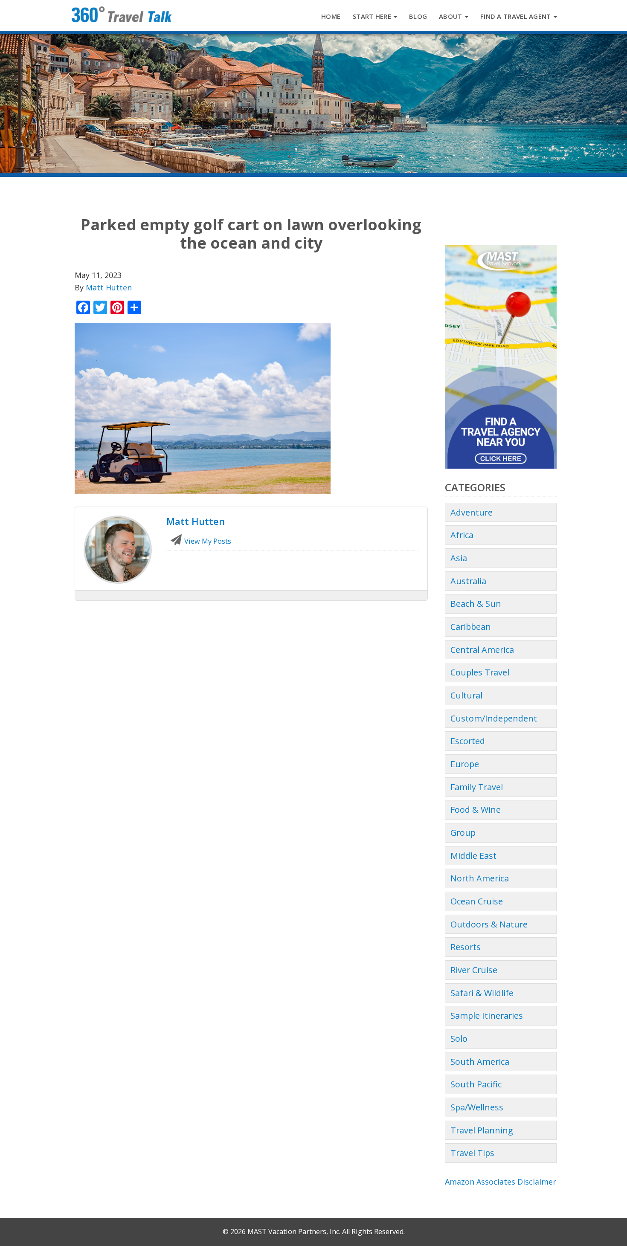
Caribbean (470, 626)
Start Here (373, 16)
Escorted (467, 741)
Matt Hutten (109, 287)
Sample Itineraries (486, 1015)
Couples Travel (479, 672)
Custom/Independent (493, 718)
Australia (468, 581)
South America (479, 1061)
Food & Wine (475, 809)
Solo (458, 1038)
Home (330, 16)
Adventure (471, 512)
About (451, 16)
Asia (458, 558)
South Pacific (476, 1084)
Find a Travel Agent (516, 16)
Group (463, 832)
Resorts (465, 947)
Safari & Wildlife (482, 993)
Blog (418, 16)
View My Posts (207, 541)
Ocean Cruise (476, 901)
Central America (482, 649)
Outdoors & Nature (489, 924)
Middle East (473, 855)
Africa (461, 535)
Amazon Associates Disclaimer (500, 1181)
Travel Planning (481, 1130)
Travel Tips (472, 1153)
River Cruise (473, 970)
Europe (464, 764)
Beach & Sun (475, 603)
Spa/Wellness (476, 1107)
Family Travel (476, 787)
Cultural (466, 695)
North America (479, 878)
